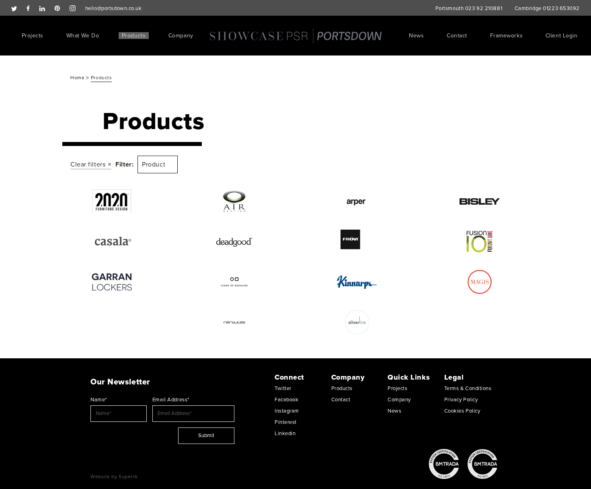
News (416, 35)
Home (78, 77)
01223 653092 (561, 8)
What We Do (82, 35)
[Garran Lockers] (111, 282)
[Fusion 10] (479, 242)
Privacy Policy (461, 400)
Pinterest (286, 422)
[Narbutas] (234, 322)
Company (180, 35)
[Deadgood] (234, 242)
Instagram (287, 411)
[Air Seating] (234, 201)
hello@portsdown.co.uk (113, 8)
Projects (32, 35)
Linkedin (285, 433)
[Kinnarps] (357, 282)
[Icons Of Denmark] (234, 282)
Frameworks (506, 35)
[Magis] (479, 282)
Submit (206, 435)
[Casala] (111, 242)
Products (134, 35)
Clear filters (87, 164)
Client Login (562, 35)
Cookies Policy (462, 411)
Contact (457, 35)
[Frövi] (357, 242)
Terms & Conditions (468, 388)
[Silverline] (357, 322)
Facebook (286, 400)
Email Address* (170, 400)
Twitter (283, 388)
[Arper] (357, 201)
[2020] (111, 201)
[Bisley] (479, 201)
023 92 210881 (483, 8)
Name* (98, 400)
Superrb (128, 476)
